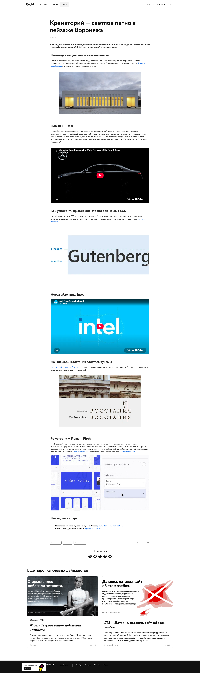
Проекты (43, 5)
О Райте (149, 5)
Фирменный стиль (111, 645)
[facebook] (95, 556)
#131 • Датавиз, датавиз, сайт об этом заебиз (137, 612)
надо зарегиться (80, 451)
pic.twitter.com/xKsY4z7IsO (110, 525)
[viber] (90, 556)
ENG (171, 5)
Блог (64, 5)
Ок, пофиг (27, 668)
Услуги (54, 5)
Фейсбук (79, 665)
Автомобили (55, 543)
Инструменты (80, 543)
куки (35, 665)
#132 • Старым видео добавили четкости (62, 612)
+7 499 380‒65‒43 (50, 665)
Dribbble (97, 665)
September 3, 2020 (92, 528)
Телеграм (88, 665)
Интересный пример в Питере (65, 367)
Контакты (161, 5)
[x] (100, 556)
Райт (30, 4)
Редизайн (67, 543)
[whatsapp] (105, 556)
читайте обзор (128, 451)
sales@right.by (64, 665)
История (33, 645)
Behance (105, 665)
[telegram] (110, 556)
